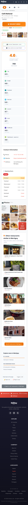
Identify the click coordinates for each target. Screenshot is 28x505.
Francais (14, 476)
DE (24, 2)
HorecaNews (17, 491)
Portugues (14, 482)
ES (18, 2)
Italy (14, 425)
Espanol (14, 474)
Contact (14, 450)
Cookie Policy (14, 458)
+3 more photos (22, 226)
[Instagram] (14, 413)
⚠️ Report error (7, 379)
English (14, 471)
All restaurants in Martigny (9, 367)
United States (14, 435)
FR (21, 2)
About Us (14, 448)
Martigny (6, 10)
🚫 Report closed (16, 379)
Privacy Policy (14, 453)
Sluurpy (14, 438)
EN (16, 2)
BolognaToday (8, 493)
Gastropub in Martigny (8, 359)
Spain (14, 430)
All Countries (14, 422)
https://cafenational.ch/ (20, 158)
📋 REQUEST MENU (14, 24)
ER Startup (15, 493)
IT (13, 2)
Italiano (14, 468)
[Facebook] (10, 413)
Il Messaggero (10, 491)
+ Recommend (5, 30)
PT (26, 2)
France (14, 427)
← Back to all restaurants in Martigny (14, 386)
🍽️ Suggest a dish (19, 376)
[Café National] (4, 34)
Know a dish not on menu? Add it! (15, 48)
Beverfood (24, 491)
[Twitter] (17, 413)
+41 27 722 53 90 (18, 154)
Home (3, 10)
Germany (14, 433)
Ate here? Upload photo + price (14, 44)
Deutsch (14, 479)
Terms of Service (14, 456)
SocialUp (20, 493)
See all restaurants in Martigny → (14, 344)
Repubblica (3, 491)
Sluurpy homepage (7, 369)
